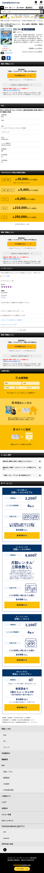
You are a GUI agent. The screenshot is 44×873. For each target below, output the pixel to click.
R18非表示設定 (8, 790)
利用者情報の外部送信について (23, 722)
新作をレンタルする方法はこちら (11, 90)
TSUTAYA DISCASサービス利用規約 (21, 717)
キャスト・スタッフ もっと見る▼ (32, 51)
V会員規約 (9, 717)
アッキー (3, 297)
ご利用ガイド (6, 796)
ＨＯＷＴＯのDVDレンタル (29, 20)
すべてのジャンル (15, 20)
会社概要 (4, 717)
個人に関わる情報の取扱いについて (26, 720)
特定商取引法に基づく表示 (8, 722)
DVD (2, 7)
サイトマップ (34, 722)
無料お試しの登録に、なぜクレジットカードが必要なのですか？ (19, 468)
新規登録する (22, 535)
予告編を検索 (8, 53)
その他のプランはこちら (14, 79)
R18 (41, 7)
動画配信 (30, 7)
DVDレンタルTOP (5, 20)
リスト (35, 4)
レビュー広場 (6, 814)
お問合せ (5, 808)
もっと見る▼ (38, 45)
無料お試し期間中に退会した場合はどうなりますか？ (17, 461)
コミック (13, 7)
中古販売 (6, 784)
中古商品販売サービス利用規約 (9, 720)
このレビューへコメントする (8, 324)
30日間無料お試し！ (21, 76)
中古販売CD (21, 7)
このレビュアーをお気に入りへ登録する (12, 320)
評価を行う (6, 46)
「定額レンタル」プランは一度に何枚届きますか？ (17, 475)
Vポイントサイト (7, 820)
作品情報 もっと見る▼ (35, 48)
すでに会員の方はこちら (29, 79)
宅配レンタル (7, 772)
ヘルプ (4, 802)
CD (7, 7)
